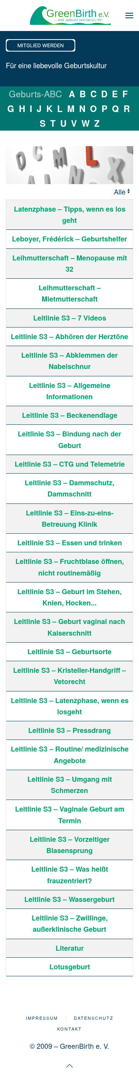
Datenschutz (94, 1018)
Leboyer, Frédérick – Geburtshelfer (69, 239)
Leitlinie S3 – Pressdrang (69, 730)
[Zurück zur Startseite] (69, 15)
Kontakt (69, 1029)
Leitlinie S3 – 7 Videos (69, 318)
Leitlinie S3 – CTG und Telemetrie (70, 464)
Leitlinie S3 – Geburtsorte (69, 651)
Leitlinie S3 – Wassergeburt (69, 899)
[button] (129, 15)
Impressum (42, 1018)
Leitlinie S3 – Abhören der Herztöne (69, 336)
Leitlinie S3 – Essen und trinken (69, 543)
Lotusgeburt (69, 967)
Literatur (70, 948)
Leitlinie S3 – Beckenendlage (69, 415)
